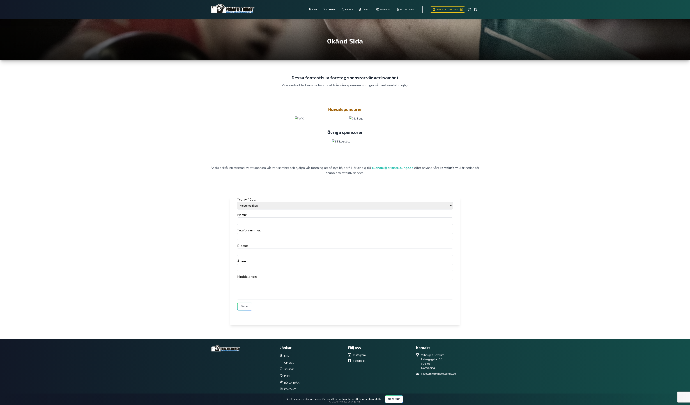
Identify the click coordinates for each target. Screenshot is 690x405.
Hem (312, 9)
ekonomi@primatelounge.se (393, 168)
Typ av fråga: (246, 199)
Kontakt (383, 9)
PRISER (286, 375)
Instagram (359, 355)
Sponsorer (405, 9)
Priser (347, 9)
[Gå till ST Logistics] (345, 141)
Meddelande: (247, 277)
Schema (329, 9)
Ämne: (242, 261)
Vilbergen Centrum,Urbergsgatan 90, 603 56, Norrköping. (433, 361)
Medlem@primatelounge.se (438, 374)
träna (365, 9)
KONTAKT (288, 389)
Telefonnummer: (249, 230)
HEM (284, 355)
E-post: (242, 246)
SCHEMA (287, 369)
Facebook (359, 361)
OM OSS (287, 362)
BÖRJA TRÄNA (290, 382)
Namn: (242, 215)
